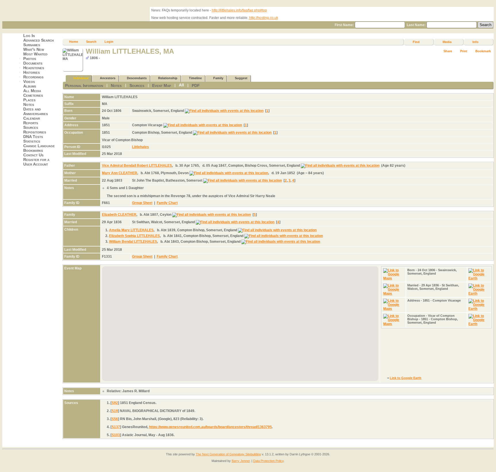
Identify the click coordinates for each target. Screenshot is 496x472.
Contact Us (33, 155)
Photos (29, 58)
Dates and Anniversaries (35, 111)
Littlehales (140, 147)
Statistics (31, 141)
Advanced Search (38, 40)
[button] (211, 351)
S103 (116, 435)
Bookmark (483, 51)
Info (475, 42)
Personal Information (84, 85)
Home (73, 41)
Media (447, 42)
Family (218, 78)
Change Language (39, 145)
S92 (115, 403)
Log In (29, 35)
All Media (32, 90)
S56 (115, 419)
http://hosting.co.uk (263, 18)
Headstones (33, 67)
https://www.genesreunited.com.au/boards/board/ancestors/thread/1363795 (210, 427)
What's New (33, 49)
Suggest (241, 78)
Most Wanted (35, 54)
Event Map (161, 85)
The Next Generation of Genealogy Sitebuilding (228, 454)
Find (416, 42)
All (181, 85)
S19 (115, 411)
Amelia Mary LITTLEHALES (131, 230)
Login (108, 41)
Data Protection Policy (268, 461)
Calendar (31, 118)
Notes (28, 104)
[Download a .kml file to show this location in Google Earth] (478, 278)
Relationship (167, 78)
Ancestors (107, 78)
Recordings (33, 77)
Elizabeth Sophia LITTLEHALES (134, 236)
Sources (30, 127)
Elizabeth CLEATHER (119, 215)
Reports (30, 123)
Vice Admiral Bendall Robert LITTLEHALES (137, 166)
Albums (29, 86)
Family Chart (167, 203)
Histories (31, 72)
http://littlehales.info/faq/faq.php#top (239, 10)
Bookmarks (33, 150)
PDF (196, 85)
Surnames (31, 44)
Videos (29, 81)
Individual (80, 78)
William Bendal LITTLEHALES (133, 242)
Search (91, 41)
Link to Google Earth (405, 378)
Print (463, 51)
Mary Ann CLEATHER (119, 173)
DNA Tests (33, 136)
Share (447, 51)
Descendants (137, 78)
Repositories (34, 132)
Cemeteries (33, 95)
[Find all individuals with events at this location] (224, 111)
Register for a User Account (36, 161)
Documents (32, 63)
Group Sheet (142, 203)
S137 (116, 427)
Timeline (195, 78)
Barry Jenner (241, 461)
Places (29, 100)
